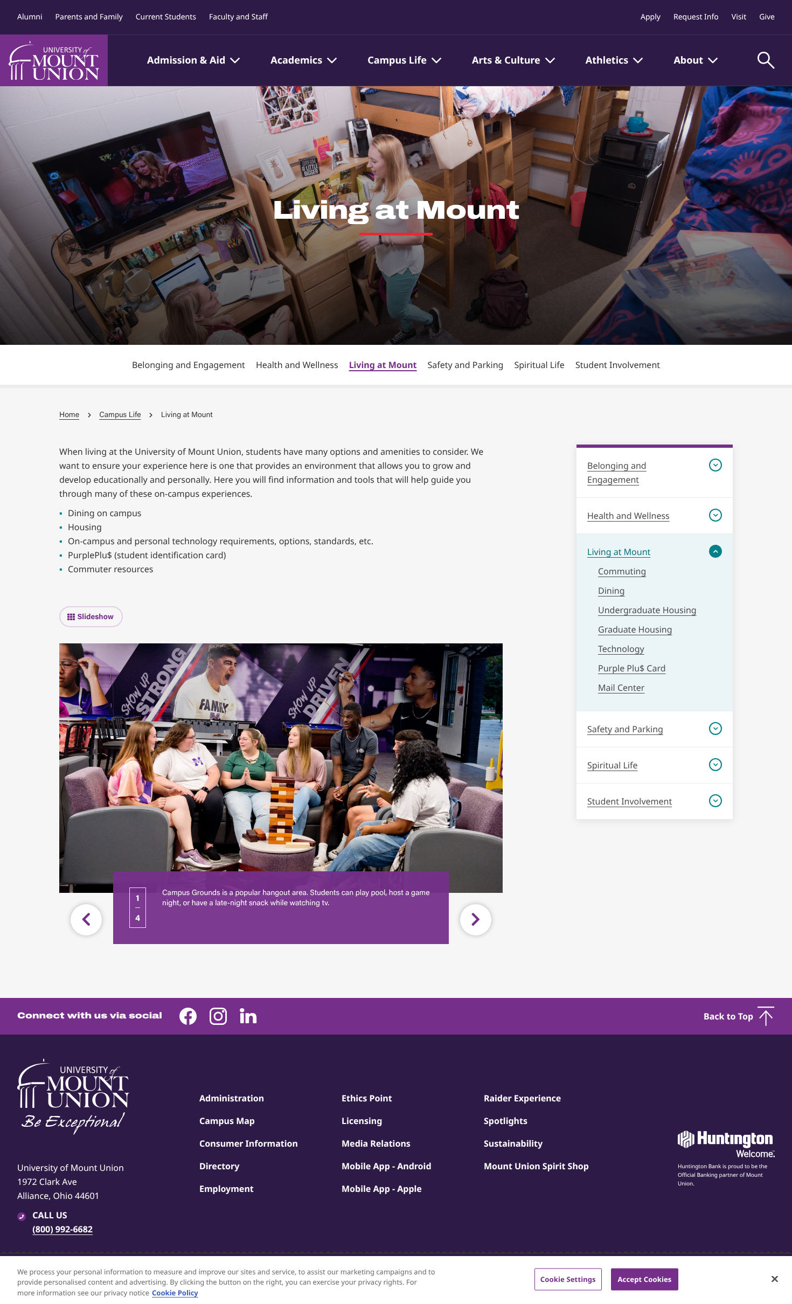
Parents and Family (89, 17)
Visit (739, 17)
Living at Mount (383, 365)
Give (767, 17)
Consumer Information (248, 1143)
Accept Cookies (644, 1279)
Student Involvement (617, 365)
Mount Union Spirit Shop (536, 1166)
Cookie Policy (175, 1293)
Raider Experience (522, 1098)
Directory (219, 1166)
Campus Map (227, 1121)
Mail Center (621, 687)
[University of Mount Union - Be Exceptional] (73, 1097)
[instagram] (218, 1016)
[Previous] (86, 920)
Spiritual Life (539, 365)
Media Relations (376, 1143)
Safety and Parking (465, 365)
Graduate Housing (635, 629)
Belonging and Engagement (188, 365)
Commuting (622, 571)
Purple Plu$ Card (632, 668)
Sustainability (513, 1143)
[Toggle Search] (766, 60)
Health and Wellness (297, 365)
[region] (396, 1280)
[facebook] (188, 1016)
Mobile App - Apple (382, 1189)
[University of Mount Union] (54, 60)
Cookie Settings (568, 1279)
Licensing (362, 1121)
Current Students (166, 17)
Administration (231, 1098)
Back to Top (728, 1016)
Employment (226, 1189)
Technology (621, 649)
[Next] (476, 920)
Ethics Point (367, 1098)
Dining (611, 590)
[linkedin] (248, 1016)
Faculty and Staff (238, 17)
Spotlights (505, 1121)
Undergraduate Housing (647, 610)
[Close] (775, 1279)
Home (69, 415)
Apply (651, 17)
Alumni (30, 17)
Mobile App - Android (387, 1166)
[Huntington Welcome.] (726, 1143)
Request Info (696, 17)
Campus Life (120, 415)
